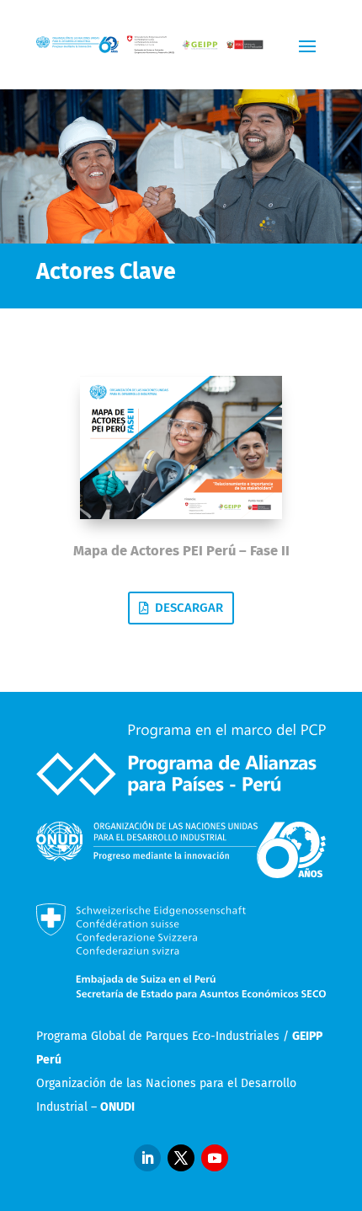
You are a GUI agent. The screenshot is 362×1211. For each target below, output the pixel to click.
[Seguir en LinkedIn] (147, 1157)
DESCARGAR (189, 607)
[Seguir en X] (181, 1157)
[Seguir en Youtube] (214, 1157)
